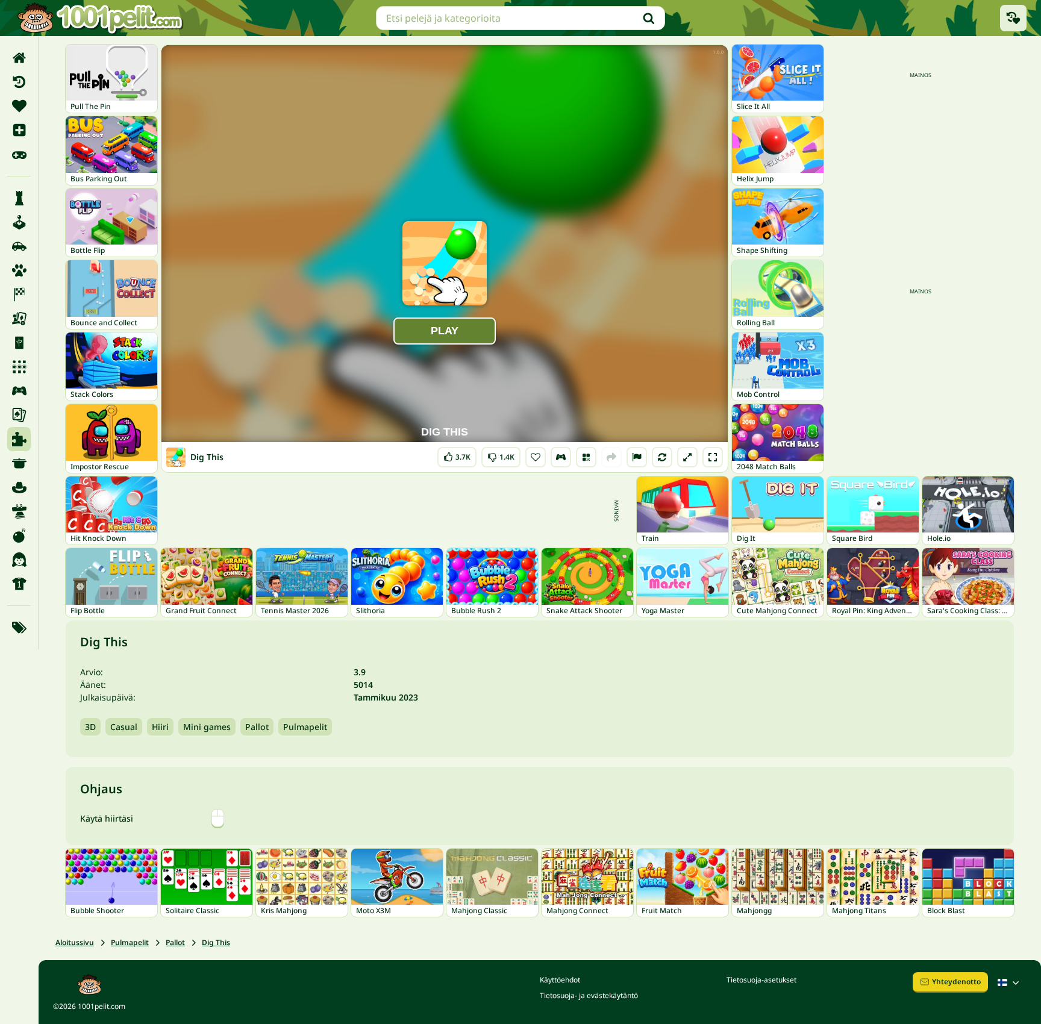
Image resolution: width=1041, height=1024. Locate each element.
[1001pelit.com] (100, 18)
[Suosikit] (19, 106)
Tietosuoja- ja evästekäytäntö (589, 995)
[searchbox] (520, 18)
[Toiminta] (19, 535)
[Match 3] (19, 367)
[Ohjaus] (561, 457)
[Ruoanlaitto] (19, 463)
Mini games (207, 726)
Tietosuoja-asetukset (761, 980)
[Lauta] (19, 319)
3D (90, 726)
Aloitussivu (74, 942)
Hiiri (160, 726)
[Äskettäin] (19, 82)
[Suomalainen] (1010, 982)
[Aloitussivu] (19, 58)
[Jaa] (611, 457)
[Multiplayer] (19, 391)
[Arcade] (19, 222)
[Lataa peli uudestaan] (662, 457)
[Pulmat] (19, 439)
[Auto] (19, 246)
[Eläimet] (19, 270)
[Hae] (648, 18)
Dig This (216, 942)
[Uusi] (19, 130)
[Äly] (19, 198)
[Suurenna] (687, 457)
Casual (123, 726)
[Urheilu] (19, 584)
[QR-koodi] (586, 457)
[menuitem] (19, 58)
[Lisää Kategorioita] (19, 628)
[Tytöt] (19, 560)
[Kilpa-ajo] (19, 295)
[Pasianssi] (19, 415)
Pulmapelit (305, 726)
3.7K (457, 454)
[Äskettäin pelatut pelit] (1013, 18)
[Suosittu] (19, 154)
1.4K (501, 454)
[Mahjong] (19, 343)
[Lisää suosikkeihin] (535, 457)
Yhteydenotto (956, 981)
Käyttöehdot (560, 980)
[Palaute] (637, 457)
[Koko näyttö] (712, 457)
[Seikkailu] (19, 487)
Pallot (257, 726)
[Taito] (19, 511)
